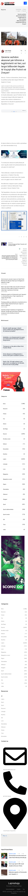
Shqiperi (14, 499)
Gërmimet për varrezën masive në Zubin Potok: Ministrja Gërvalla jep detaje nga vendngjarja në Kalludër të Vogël (12, 280)
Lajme (14, 459)
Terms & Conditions (10, 889)
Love (14, 469)
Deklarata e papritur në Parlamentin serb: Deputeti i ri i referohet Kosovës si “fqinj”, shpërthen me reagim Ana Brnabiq (13, 296)
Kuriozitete (14, 449)
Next (16, 254)
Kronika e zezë (14, 439)
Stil (14, 519)
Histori (14, 423)
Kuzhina (14, 454)
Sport (14, 504)
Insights (18, 889)
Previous (10, 242)
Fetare (14, 413)
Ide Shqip (14, 428)
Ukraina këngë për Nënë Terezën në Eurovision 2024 (17, 245)
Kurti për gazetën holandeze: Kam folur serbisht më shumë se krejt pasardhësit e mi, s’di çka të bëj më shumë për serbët (10, 257)
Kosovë (14, 434)
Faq (23, 889)
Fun (14, 418)
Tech (14, 524)
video (14, 529)
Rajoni (14, 484)
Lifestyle (14, 464)
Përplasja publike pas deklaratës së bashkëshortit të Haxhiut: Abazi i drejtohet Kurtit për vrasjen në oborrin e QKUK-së (14, 304)
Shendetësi (14, 489)
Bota (14, 403)
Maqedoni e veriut (14, 479)
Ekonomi (14, 408)
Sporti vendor (14, 514)
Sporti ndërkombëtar (14, 509)
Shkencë (14, 494)
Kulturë (14, 444)
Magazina (14, 474)
